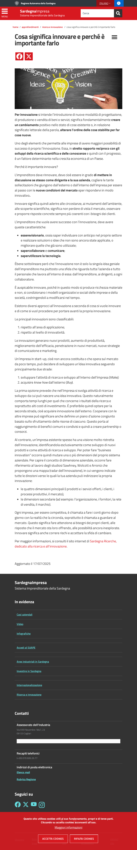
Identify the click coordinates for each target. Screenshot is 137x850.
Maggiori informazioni (68, 827)
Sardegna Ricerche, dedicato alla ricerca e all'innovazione (66, 544)
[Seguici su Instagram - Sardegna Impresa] (42, 804)
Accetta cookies (53, 839)
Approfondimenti (30, 27)
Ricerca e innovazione (52, 27)
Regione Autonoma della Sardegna (38, 3)
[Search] (118, 13)
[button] (105, 3)
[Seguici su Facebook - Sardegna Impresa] (18, 804)
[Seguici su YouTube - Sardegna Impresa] (34, 804)
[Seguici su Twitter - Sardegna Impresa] (26, 804)
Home (15, 27)
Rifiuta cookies (84, 839)
